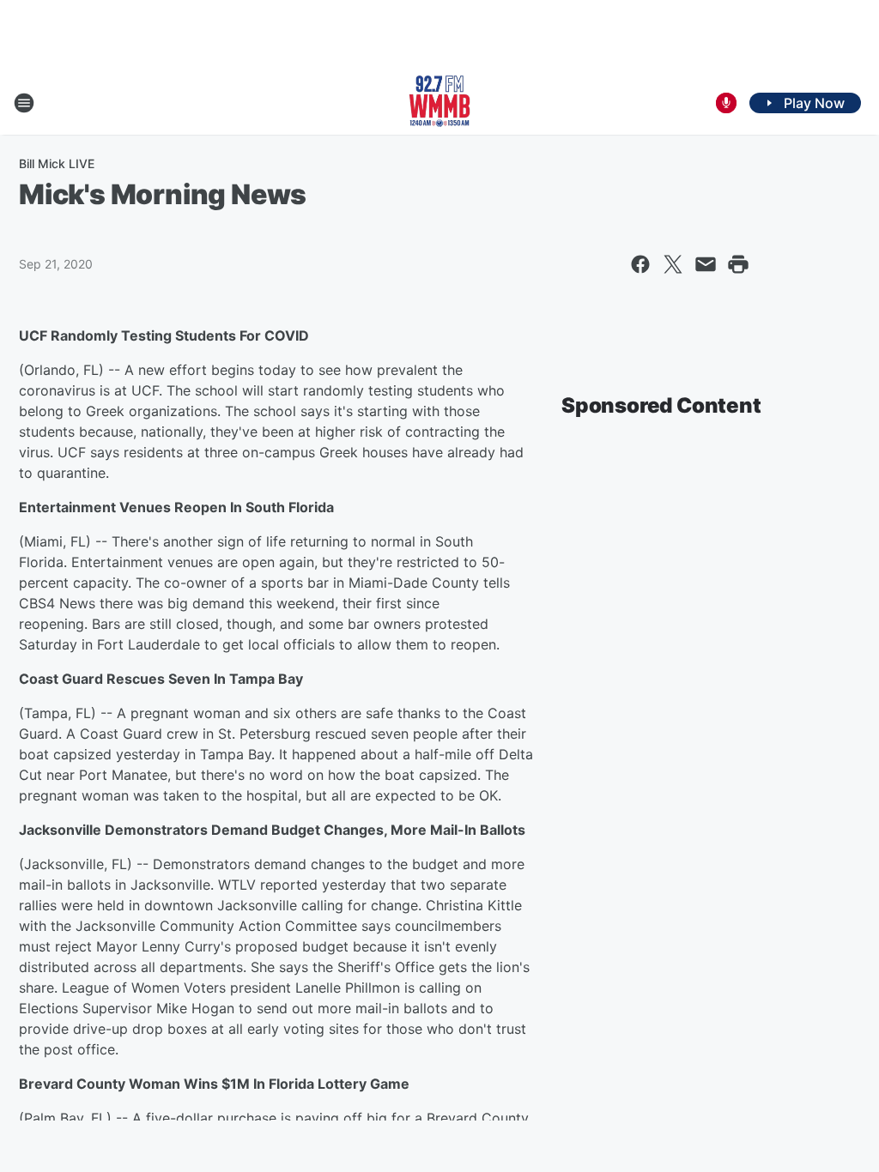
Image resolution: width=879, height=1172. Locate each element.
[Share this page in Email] (706, 264)
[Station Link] (439, 103)
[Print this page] (738, 264)
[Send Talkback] (726, 103)
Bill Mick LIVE (56, 163)
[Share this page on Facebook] (640, 264)
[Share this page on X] (673, 264)
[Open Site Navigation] (24, 103)
